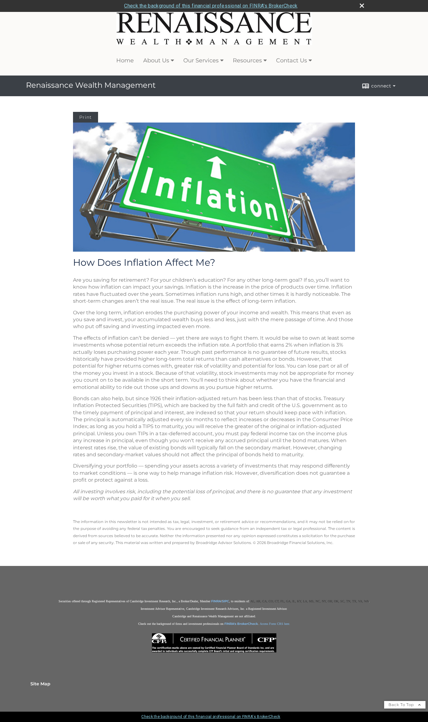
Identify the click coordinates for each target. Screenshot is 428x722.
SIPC (225, 601)
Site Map (40, 684)
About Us (156, 60)
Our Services (201, 60)
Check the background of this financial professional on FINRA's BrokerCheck (210, 6)
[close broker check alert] (361, 5)
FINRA (216, 601)
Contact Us (291, 60)
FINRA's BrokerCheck (241, 624)
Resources (247, 60)
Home (125, 60)
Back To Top (402, 704)
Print (85, 117)
